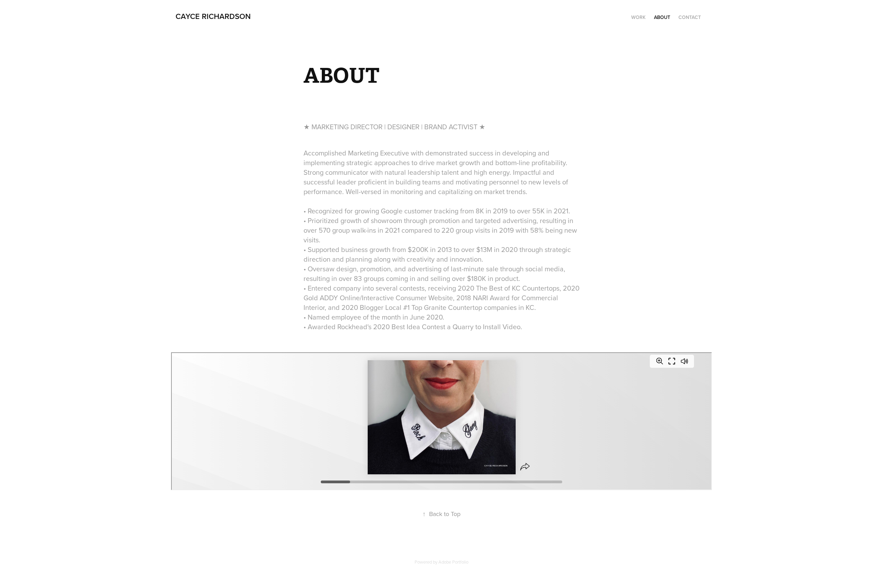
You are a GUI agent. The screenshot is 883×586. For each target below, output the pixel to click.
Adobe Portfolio (453, 562)
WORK (638, 17)
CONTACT (689, 17)
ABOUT (662, 17)
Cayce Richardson (213, 16)
